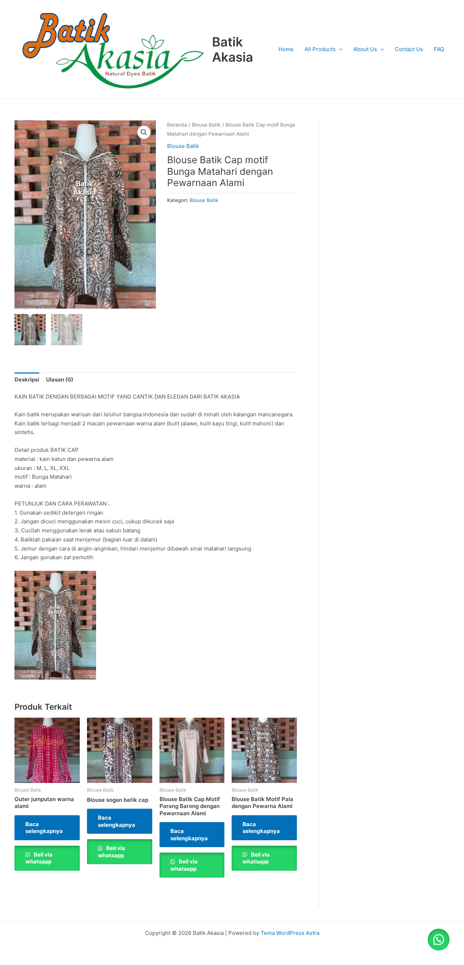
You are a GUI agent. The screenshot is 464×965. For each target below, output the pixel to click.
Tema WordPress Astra (290, 932)
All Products (320, 49)
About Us (365, 49)
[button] (143, 132)
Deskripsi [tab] (26, 379)
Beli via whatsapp (39, 858)
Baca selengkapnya (44, 828)
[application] (339, 49)
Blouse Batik (206, 125)
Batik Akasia (232, 49)
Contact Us (409, 49)
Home (286, 49)
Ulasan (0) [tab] (59, 379)
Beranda (177, 125)
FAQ (439, 49)
